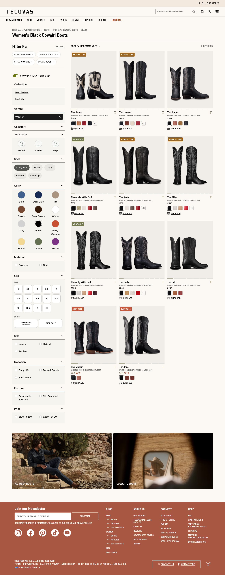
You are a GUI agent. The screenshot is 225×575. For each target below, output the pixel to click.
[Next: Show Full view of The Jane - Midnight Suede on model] (162, 334)
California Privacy (50, 564)
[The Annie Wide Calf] (93, 164)
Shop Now (131, 3)
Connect (166, 509)
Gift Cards (111, 552)
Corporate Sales (169, 537)
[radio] (38, 92)
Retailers (166, 528)
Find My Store (168, 520)
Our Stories (139, 515)
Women (109, 532)
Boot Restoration (197, 542)
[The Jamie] (190, 79)
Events (164, 524)
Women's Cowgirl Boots (65, 30)
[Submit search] (193, 11)
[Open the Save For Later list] (202, 11)
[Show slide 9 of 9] (169, 80)
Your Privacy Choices (29, 567)
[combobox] (173, 11)
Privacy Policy (31, 564)
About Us (139, 509)
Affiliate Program (170, 541)
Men (108, 515)
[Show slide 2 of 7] (114, 80)
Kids (108, 548)
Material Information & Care (198, 536)
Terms (19, 564)
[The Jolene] (93, 79)
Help (191, 509)
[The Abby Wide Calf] (93, 249)
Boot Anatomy (140, 539)
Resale (137, 543)
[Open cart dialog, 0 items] (217, 11)
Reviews (137, 531)
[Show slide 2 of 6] (114, 334)
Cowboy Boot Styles (143, 535)
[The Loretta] (142, 79)
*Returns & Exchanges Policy (197, 525)
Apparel (115, 523)
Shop (109, 509)
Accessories (117, 527)
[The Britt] (190, 249)
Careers (137, 526)
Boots (46, 30)
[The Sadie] (142, 249)
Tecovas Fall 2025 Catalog (142, 521)
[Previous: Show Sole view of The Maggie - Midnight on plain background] (73, 334)
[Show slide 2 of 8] (162, 80)
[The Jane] (142, 334)
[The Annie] (142, 164)
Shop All (16, 30)
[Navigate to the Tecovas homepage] (19, 11)
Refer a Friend (168, 532)
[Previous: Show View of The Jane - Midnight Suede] (121, 334)
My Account (166, 515)
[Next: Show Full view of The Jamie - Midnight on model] (210, 80)
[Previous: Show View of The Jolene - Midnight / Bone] (73, 80)
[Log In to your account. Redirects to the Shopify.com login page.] (209, 11)
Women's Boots (32, 30)
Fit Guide (192, 531)
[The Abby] (190, 164)
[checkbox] (31, 75)
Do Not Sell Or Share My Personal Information (102, 564)
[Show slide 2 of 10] (114, 165)
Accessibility (69, 564)
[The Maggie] (93, 334)
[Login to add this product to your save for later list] (114, 114)
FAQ (189, 515)
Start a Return (195, 520)
